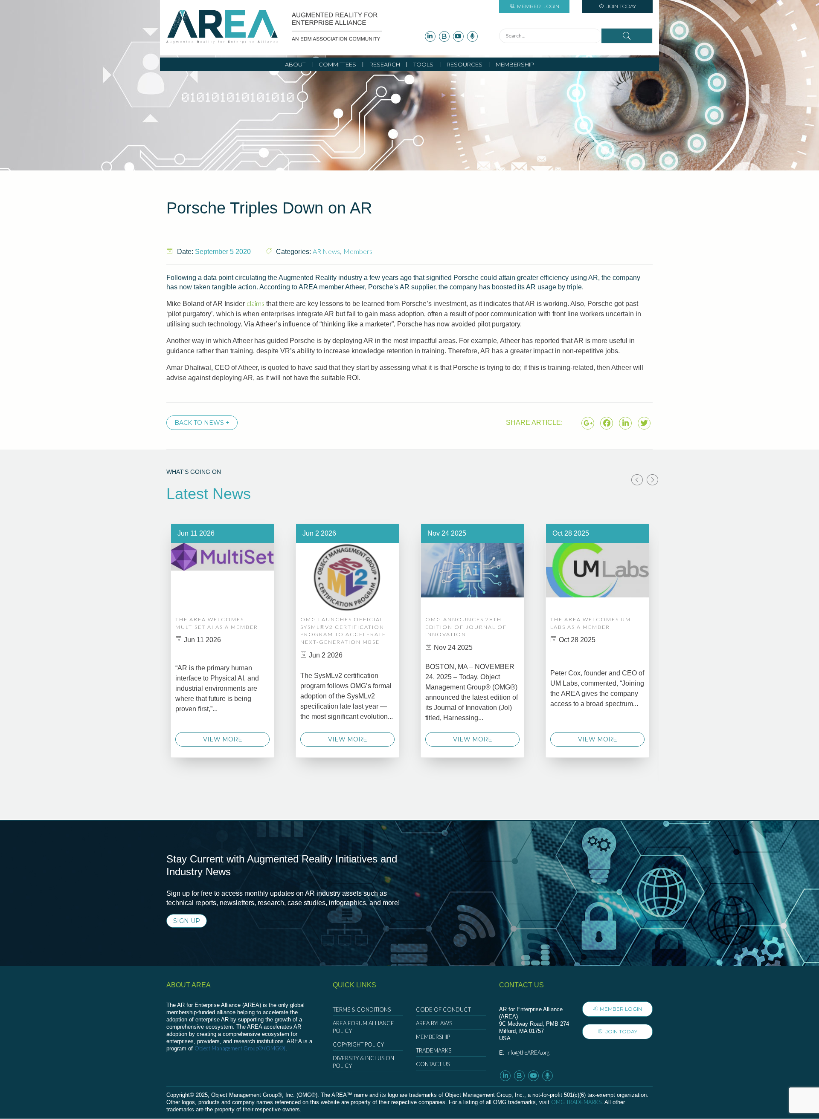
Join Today (620, 6)
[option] (222, 640)
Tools (423, 64)
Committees (337, 64)
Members (357, 251)
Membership (515, 64)
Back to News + (201, 423)
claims (255, 303)
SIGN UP (186, 921)
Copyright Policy (358, 1044)
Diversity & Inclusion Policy (363, 1062)
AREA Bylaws (434, 1023)
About (295, 64)
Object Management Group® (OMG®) (240, 1048)
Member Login (621, 1009)
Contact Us (433, 1064)
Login (538, 6)
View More (222, 739)
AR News (326, 251)
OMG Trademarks (576, 1102)
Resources (464, 64)
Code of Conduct (443, 1009)
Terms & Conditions (362, 1009)
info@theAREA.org (527, 1052)
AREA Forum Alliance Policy (363, 1027)
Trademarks (433, 1050)
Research (384, 64)
